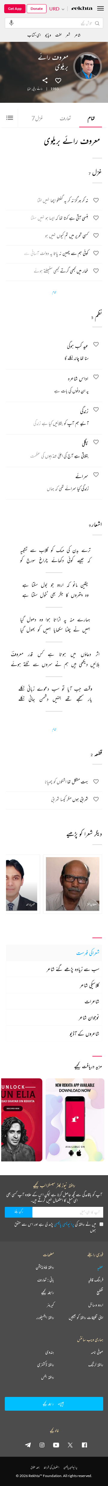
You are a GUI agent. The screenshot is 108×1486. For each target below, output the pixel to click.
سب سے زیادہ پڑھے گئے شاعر (72, 969)
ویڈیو (48, 35)
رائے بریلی (37, 89)
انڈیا (29, 89)
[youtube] (56, 1445)
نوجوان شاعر (89, 1017)
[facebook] (84, 1445)
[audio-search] (11, 22)
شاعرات (92, 1001)
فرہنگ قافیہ (95, 1279)
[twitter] (70, 1445)
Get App (15, 8)
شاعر (77, 35)
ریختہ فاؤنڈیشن (45, 1267)
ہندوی (49, 1352)
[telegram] (28, 1445)
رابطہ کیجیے (47, 1292)
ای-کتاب (34, 35)
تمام (91, 118)
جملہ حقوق (35, 1467)
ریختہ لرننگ (95, 1364)
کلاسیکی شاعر (89, 985)
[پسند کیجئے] (58, 80)
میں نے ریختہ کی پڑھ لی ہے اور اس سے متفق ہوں (55, 1227)
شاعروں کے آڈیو (84, 1033)
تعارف (65, 118)
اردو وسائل (95, 1304)
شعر (68, 35)
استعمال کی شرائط (51, 1467)
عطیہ (100, 1267)
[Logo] (82, 8)
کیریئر (50, 1304)
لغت (58, 35)
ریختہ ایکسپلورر (45, 1317)
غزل (37, 118)
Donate (37, 8)
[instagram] (42, 1445)
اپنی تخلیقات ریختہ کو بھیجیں (86, 1317)
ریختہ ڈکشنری (45, 1364)
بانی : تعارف (45, 1279)
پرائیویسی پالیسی (64, 1224)
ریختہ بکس (47, 1377)
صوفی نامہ (97, 1352)
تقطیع (100, 1292)
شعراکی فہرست (87, 952)
